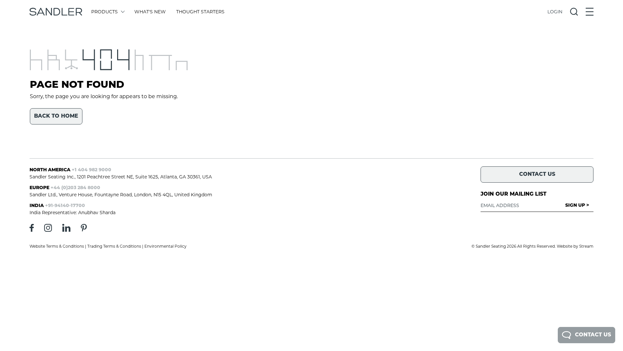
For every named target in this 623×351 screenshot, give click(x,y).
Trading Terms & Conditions (114, 246)
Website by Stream (575, 246)
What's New (150, 12)
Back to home (56, 116)
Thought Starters (200, 12)
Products (104, 12)
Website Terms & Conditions (57, 246)
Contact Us (593, 335)
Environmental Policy (165, 246)
